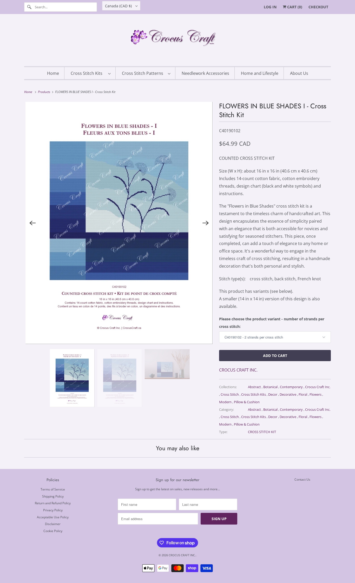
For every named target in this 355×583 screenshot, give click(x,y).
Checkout (318, 6)
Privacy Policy (53, 510)
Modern (225, 402)
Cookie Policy (52, 531)
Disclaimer (53, 524)
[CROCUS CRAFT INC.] (177, 41)
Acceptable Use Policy (53, 517)
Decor (273, 394)
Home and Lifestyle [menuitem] (259, 73)
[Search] (29, 7)
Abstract (255, 387)
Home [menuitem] (53, 73)
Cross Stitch (230, 394)
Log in (270, 6)
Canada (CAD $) (119, 5)
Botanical (270, 387)
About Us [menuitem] (299, 73)
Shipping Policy (53, 496)
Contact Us (302, 479)
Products (44, 92)
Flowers (316, 394)
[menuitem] (90, 73)
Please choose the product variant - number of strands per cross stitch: (271, 322)
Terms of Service (53, 489)
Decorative (288, 394)
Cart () (294, 6)
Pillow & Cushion (247, 402)
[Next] (205, 223)
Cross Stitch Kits (88, 73)
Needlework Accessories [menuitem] (205, 73)
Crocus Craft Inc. (317, 387)
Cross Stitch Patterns (143, 73)
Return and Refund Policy (53, 503)
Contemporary (292, 387)
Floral (303, 394)
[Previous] (32, 223)
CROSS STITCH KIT (262, 431)
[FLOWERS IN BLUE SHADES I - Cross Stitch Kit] (119, 223)
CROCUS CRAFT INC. (238, 370)
